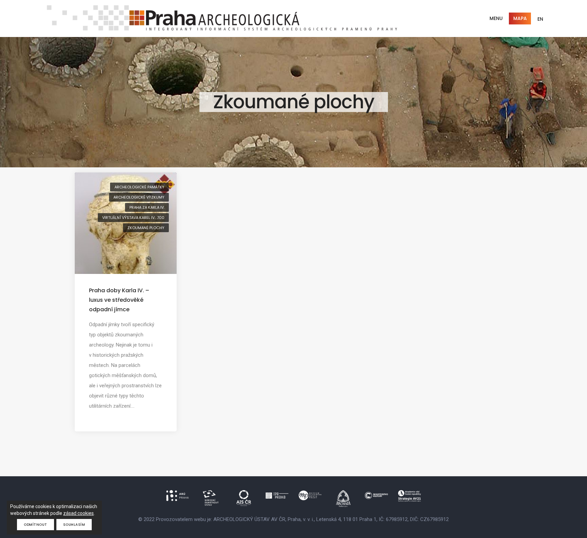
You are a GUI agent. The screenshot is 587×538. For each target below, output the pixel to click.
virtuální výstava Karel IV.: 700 (133, 217)
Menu (496, 18)
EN (540, 19)
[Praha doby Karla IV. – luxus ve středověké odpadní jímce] (125, 223)
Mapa (520, 18)
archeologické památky (139, 187)
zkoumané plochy (145, 227)
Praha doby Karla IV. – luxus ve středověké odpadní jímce (119, 299)
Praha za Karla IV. (146, 207)
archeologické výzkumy (138, 197)
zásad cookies (78, 513)
